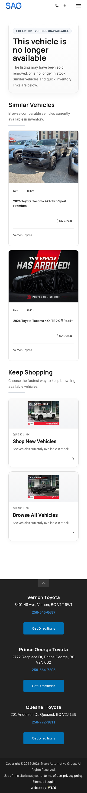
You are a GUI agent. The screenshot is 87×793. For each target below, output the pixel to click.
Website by (39, 788)
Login (50, 781)
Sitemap (38, 781)
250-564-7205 (43, 670)
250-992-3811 (43, 722)
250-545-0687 (43, 612)
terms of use (53, 775)
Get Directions (43, 628)
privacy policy (72, 775)
